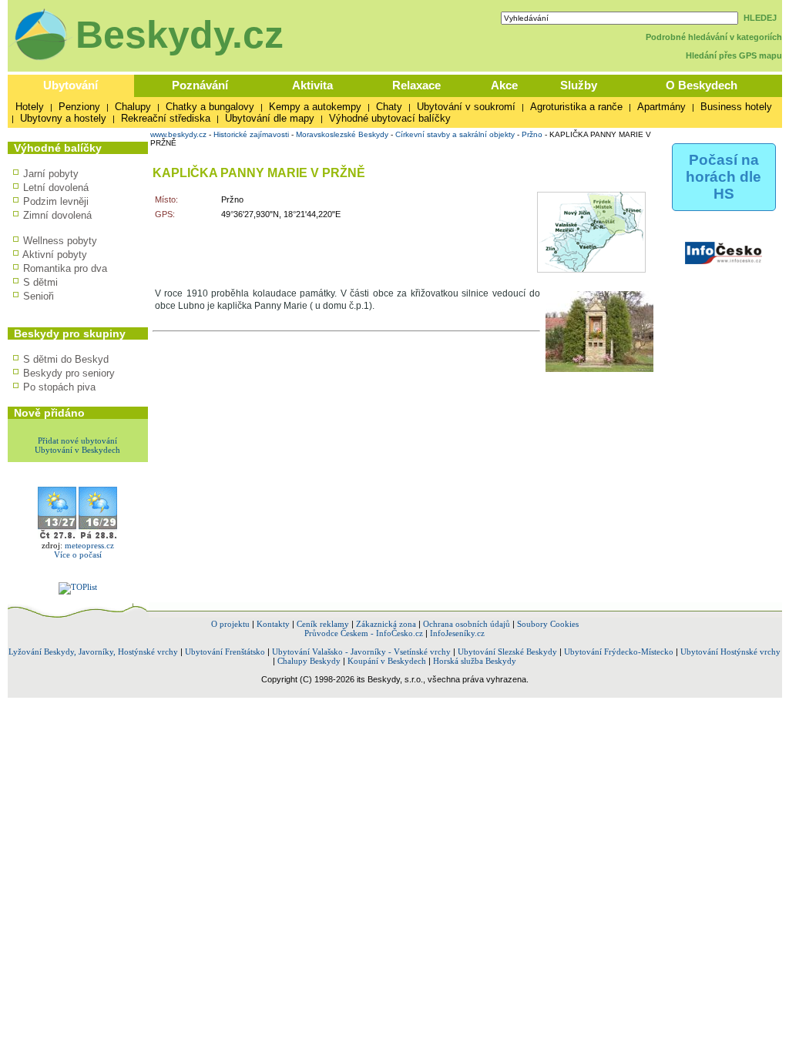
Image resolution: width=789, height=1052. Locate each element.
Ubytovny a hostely (63, 118)
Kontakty (273, 623)
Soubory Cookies (548, 623)
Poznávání (200, 85)
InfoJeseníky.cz (457, 633)
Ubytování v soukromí (466, 106)
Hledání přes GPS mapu (734, 55)
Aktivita (312, 85)
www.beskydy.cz (178, 134)
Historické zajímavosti (251, 134)
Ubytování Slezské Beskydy (507, 651)
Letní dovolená (56, 187)
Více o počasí (78, 554)
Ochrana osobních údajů (466, 623)
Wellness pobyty (60, 240)
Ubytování (70, 85)
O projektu (230, 623)
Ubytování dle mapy (269, 118)
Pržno (532, 134)
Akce (504, 85)
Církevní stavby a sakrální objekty (455, 134)
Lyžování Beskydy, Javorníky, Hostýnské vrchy (93, 651)
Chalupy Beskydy (309, 660)
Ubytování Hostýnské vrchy (730, 651)
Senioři (38, 296)
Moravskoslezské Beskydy (342, 134)
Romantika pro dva (65, 268)
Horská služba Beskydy (474, 660)
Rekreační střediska (165, 118)
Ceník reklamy (323, 623)
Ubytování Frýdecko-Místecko (618, 651)
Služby (578, 85)
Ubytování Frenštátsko (225, 651)
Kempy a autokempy (315, 106)
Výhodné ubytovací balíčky (390, 118)
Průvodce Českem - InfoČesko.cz (363, 633)
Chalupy (133, 106)
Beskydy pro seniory (69, 373)
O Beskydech (701, 85)
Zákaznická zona (386, 623)
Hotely (29, 106)
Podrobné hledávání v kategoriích (714, 37)
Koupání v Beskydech (386, 660)
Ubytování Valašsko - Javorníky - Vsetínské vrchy (361, 651)
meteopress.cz (89, 545)
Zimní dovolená (57, 215)
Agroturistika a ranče (576, 106)
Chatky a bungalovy (210, 106)
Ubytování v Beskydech (77, 449)
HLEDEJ (760, 17)
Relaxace (416, 85)
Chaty (389, 106)
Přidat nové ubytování (77, 440)
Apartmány (661, 106)
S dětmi (40, 282)
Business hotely (736, 106)
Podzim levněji (56, 201)
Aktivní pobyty (54, 254)
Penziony (79, 106)
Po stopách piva (59, 387)
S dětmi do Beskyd (66, 359)
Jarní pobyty (51, 173)
